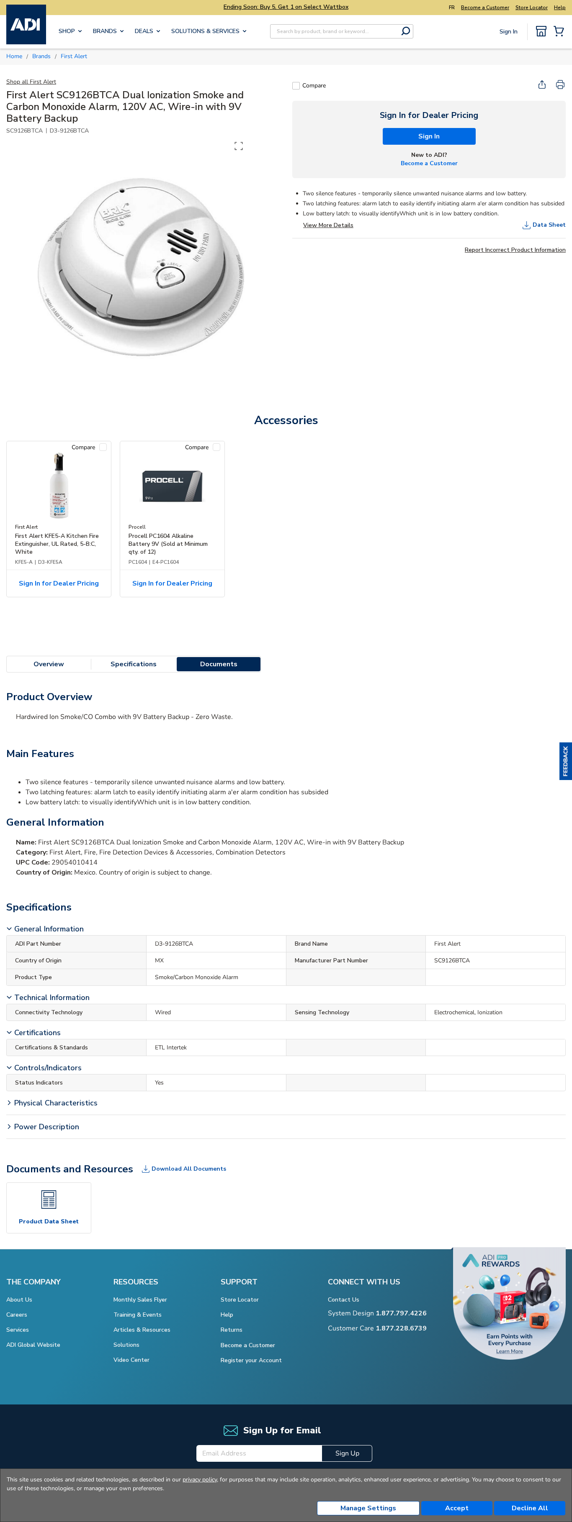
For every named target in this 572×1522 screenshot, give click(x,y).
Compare (314, 86)
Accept (457, 1508)
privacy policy (200, 1480)
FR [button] (452, 7)
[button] (565, 761)
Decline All (530, 1508)
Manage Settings (368, 1508)
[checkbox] (296, 86)
